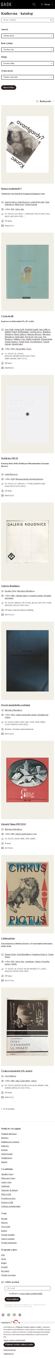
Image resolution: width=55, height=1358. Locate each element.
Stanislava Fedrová (39, 954)
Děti (3, 1255)
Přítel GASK (6, 1194)
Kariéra (4, 1231)
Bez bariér (5, 1271)
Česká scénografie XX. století (16, 1071)
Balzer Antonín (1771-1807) (35, 969)
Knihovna (5, 1146)
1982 (12, 1081)
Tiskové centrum (8, 1239)
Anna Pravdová (11, 202)
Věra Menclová (36, 342)
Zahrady (4, 1162)
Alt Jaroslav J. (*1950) (24, 484)
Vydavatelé (7, 70)
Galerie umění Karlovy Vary (26, 834)
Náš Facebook (3, 1314)
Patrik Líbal (19, 337)
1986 (13, 596)
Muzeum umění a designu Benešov (29, 479)
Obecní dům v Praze (23, 349)
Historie (4, 1223)
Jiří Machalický (23, 332)
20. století (9, 214)
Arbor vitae (19, 209)
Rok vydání (7, 43)
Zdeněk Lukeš (17, 344)
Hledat (34, 4)
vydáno (8, 209)
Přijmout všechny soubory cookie (19, 1344)
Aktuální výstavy (7, 1174)
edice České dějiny (22, 1081)
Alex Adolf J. (20, 214)
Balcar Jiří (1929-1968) (41, 603)
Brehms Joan (43, 1085)
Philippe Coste (19, 339)
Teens (3, 1259)
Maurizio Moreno (34, 334)
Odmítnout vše (9, 1354)
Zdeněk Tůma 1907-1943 (13, 824)
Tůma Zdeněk (30, 839)
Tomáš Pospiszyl (11, 342)
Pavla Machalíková (24, 954)
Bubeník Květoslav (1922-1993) (17, 1088)
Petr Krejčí (29, 337)
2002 (13, 715)
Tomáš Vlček (24, 342)
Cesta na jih (7, 316)
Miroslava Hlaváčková (26, 591)
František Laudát (31, 329)
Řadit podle (45, 101)
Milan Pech (19, 204)
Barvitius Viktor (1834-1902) (16, 971)
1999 (12, 349)
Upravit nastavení (10, 1350)
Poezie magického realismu (15, 705)
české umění (40, 722)
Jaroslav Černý (10, 591)
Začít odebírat (12, 1299)
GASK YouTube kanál (14, 1314)
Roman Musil (46, 339)
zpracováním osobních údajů (31, 1294)
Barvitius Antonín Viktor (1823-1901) (20, 356)
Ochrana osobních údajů (10, 1206)
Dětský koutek (7, 1154)
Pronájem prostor (8, 1198)
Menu (47, 4)
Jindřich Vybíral (11, 332)
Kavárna (4, 1150)
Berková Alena (39, 484)
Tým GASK (5, 1227)
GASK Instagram (8, 1314)
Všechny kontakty (8, 1235)
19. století (9, 354)
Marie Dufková (20, 334)
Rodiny (4, 1263)
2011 (12, 209)
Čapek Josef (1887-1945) (24, 722)
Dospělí (4, 1267)
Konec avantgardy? (11, 188)
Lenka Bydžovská (37, 202)
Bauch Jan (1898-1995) (14, 216)
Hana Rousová (23, 202)
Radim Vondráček (33, 339)
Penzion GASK (7, 1202)
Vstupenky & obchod (9, 1190)
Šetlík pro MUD (9, 458)
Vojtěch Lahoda (31, 204)
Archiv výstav (6, 1182)
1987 (12, 834)
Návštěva (4, 1138)
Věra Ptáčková (10, 1076)
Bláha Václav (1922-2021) (15, 486)
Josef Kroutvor (36, 332)
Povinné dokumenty (9, 1243)
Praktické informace (9, 1134)
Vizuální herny (6, 1158)
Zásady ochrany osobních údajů (14, 1340)
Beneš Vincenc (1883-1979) (15, 358)
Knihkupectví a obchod (10, 1142)
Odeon (34, 1081)
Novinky (4, 1219)
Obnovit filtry (8, 87)
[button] (27, 35)
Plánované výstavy (8, 1178)
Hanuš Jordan (10, 954)
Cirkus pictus (8, 938)
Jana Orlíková (44, 329)
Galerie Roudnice (10, 586)
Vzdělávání (5, 1186)
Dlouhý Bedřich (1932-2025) (16, 724)
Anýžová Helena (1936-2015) (26, 1085)
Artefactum (29, 962)
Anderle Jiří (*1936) (23, 603)
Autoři (4, 29)
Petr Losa (38, 337)
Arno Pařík (9, 329)
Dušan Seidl (19, 329)
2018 (13, 479)
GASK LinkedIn (20, 1314)
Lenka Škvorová (11, 474)
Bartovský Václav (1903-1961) (38, 214)
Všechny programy (8, 1275)
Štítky (4, 57)
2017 (12, 962)
